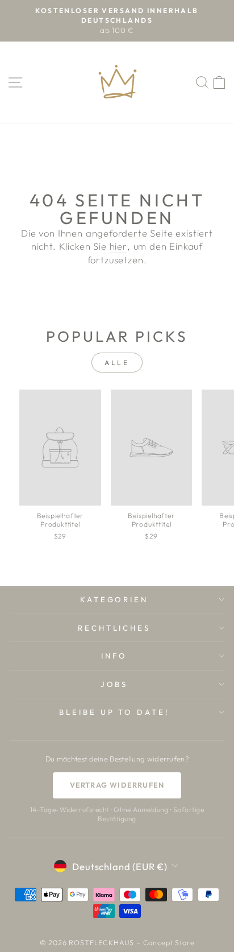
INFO (114, 655)
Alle (117, 362)
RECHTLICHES (114, 627)
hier (118, 246)
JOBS (114, 684)
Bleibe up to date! (114, 712)
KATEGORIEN (114, 599)
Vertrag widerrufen (117, 784)
